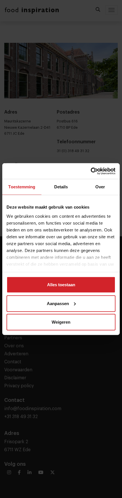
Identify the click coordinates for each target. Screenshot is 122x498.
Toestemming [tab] (21, 186)
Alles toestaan (61, 284)
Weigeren (61, 322)
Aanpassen (58, 303)
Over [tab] (100, 186)
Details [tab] (61, 186)
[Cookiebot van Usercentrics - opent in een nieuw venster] (90, 171)
